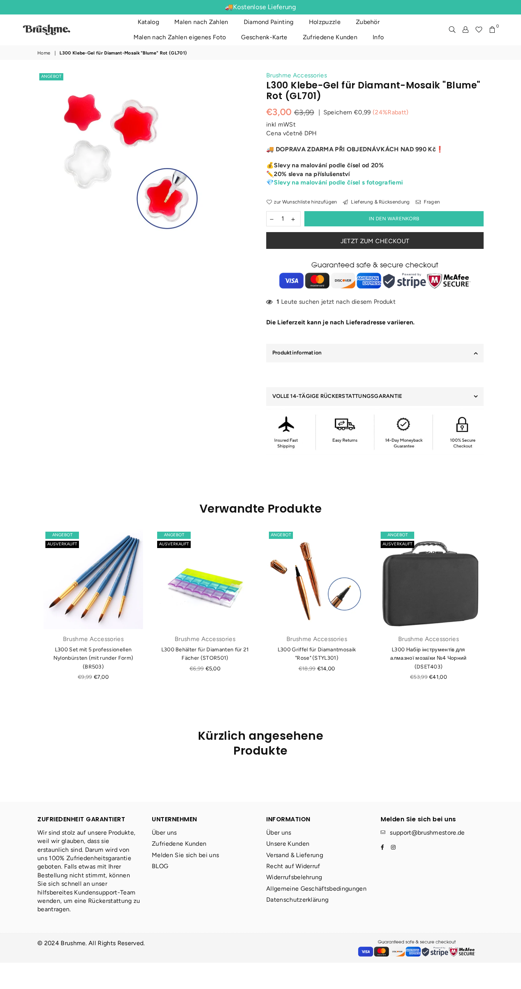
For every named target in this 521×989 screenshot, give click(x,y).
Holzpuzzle (325, 22)
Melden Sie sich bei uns (185, 855)
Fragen (431, 202)
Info (378, 37)
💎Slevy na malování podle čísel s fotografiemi (334, 182)
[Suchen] (452, 29)
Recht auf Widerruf (293, 866)
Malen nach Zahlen (201, 22)
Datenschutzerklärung (297, 899)
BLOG (160, 866)
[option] (129, 163)
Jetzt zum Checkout (375, 241)
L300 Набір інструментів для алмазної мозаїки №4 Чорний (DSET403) (428, 658)
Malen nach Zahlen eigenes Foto (179, 37)
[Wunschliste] (479, 29)
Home (43, 53)
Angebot (51, 76)
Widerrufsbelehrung (294, 877)
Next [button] (492, 625)
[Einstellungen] (465, 29)
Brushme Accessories (296, 75)
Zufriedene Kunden (330, 37)
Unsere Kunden (287, 843)
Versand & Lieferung (294, 855)
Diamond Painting (269, 22)
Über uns (164, 832)
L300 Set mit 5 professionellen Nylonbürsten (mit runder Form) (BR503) (93, 658)
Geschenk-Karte (264, 37)
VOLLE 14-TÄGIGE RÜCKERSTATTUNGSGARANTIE (337, 396)
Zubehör (367, 22)
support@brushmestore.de (427, 832)
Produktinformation (297, 352)
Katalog (148, 22)
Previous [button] (28, 625)
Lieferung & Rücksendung (380, 202)
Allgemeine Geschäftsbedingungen (316, 888)
